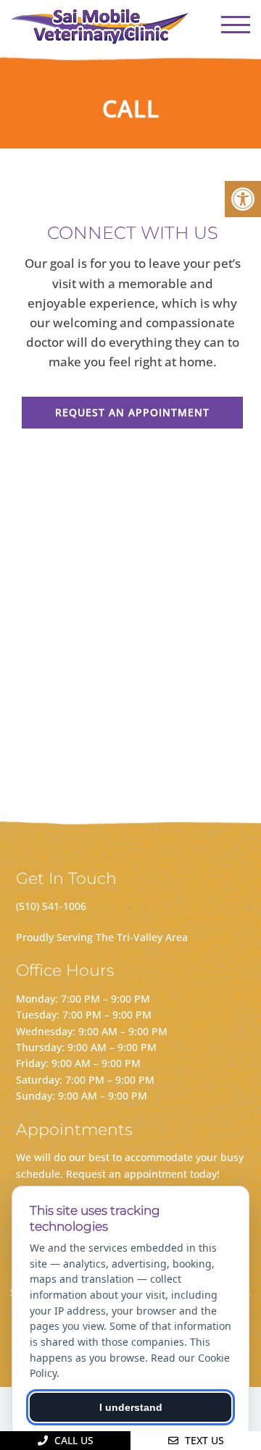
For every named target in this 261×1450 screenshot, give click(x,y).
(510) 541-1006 (51, 906)
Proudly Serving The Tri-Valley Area (102, 937)
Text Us (203, 1440)
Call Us (72, 1440)
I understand (130, 1407)
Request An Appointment (132, 412)
